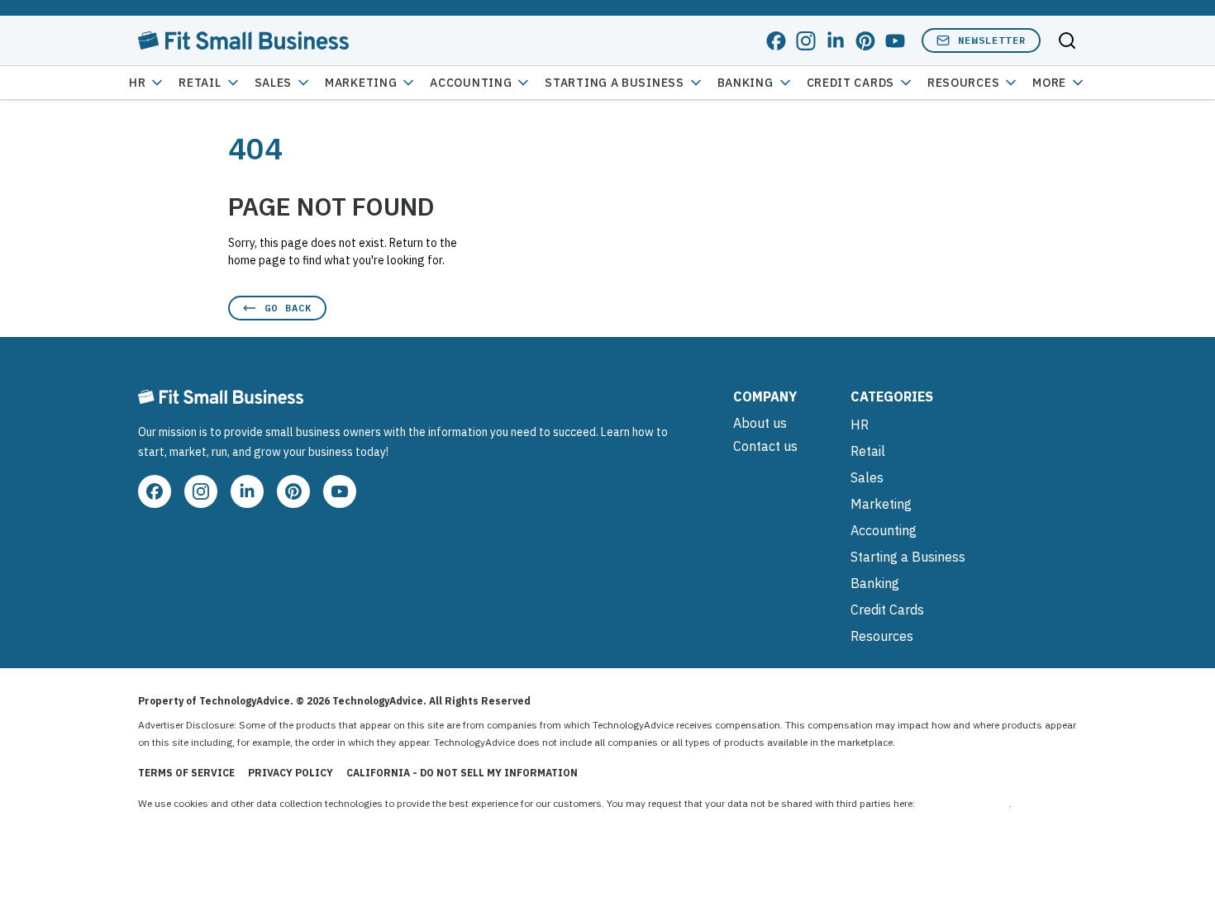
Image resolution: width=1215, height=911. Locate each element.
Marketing (361, 82)
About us (760, 422)
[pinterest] (865, 40)
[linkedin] (836, 40)
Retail (200, 82)
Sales (274, 82)
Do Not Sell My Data (963, 803)
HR (137, 82)
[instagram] (806, 40)
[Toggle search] (1067, 40)
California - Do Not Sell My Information (462, 772)
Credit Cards (850, 82)
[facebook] (776, 40)
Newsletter (992, 40)
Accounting (471, 82)
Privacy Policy (290, 772)
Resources (881, 636)
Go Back (288, 307)
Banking (745, 82)
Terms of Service (186, 772)
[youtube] (895, 40)
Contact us (765, 446)
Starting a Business (614, 82)
